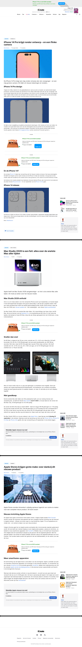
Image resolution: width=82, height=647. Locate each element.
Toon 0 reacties (10, 230)
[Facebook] (37, 635)
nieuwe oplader (19, 307)
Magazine (19, 638)
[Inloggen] (79, 14)
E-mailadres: (8, 435)
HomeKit (12, 463)
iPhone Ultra (14, 420)
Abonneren (67, 11)
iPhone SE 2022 (17, 181)
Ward (6, 48)
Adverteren (57, 638)
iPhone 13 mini (39, 181)
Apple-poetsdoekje (49, 307)
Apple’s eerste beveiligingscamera (20, 567)
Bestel (71, 11)
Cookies (34, 638)
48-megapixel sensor (24, 130)
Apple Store (34, 416)
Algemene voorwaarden (48, 638)
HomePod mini (15, 565)
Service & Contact (27, 638)
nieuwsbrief (22, 580)
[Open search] (76, 14)
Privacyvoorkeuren (21, 641)
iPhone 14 (13, 38)
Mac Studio (13, 247)
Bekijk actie (61, 3)
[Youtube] (41, 635)
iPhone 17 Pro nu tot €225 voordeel (31, 138)
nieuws (6, 38)
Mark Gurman (52, 517)
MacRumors (10, 220)
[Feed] (45, 635)
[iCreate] (41, 9)
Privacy (39, 638)
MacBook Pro (25, 313)
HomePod (35, 565)
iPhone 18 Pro (48, 418)
